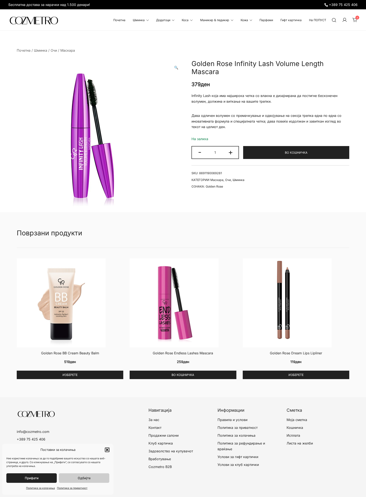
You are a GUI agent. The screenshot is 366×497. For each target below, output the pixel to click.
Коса (185, 20)
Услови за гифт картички (238, 457)
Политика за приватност (72, 488)
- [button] (199, 152)
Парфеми (266, 20)
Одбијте (84, 478)
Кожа (244, 20)
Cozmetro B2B (160, 467)
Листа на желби (300, 443)
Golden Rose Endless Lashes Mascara (183, 353)
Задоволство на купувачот (170, 451)
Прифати (32, 478)
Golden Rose (214, 186)
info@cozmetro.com (33, 431)
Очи (54, 50)
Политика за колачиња (40, 488)
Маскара (67, 50)
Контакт (154, 427)
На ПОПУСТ (317, 20)
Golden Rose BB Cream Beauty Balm (70, 353)
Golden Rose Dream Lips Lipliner (296, 353)
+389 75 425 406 (343, 5)
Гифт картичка (291, 20)
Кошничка (295, 427)
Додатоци (163, 20)
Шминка (139, 20)
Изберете (70, 375)
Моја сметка (297, 420)
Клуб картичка (160, 443)
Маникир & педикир (214, 20)
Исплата (293, 435)
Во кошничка (296, 152)
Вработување (159, 459)
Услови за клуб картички (238, 464)
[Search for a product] (334, 20)
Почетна (119, 20)
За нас (153, 420)
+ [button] (230, 152)
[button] (107, 450)
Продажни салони (163, 435)
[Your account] (344, 20)
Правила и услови (232, 420)
